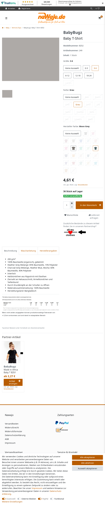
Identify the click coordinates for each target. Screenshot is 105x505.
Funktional (59, 498)
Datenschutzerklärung (15, 435)
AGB (7, 439)
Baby (7, 28)
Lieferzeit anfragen (95, 216)
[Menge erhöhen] (72, 203)
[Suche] (91, 8)
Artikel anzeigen (13, 382)
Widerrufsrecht (12, 427)
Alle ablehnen (87, 463)
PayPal (45, 498)
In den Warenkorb (88, 205)
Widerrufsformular (13, 431)
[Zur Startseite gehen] (2, 28)
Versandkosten (82, 185)
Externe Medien (29, 498)
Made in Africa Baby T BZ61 (11, 371)
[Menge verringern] (72, 207)
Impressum (10, 443)
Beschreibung (10, 250)
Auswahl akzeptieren (87, 468)
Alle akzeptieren (87, 457)
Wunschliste (72, 215)
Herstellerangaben (48, 250)
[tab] (10, 251)
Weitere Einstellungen (12, 501)
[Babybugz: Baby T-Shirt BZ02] (30, 303)
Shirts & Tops (16, 28)
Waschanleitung (28, 250)
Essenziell (10, 498)
